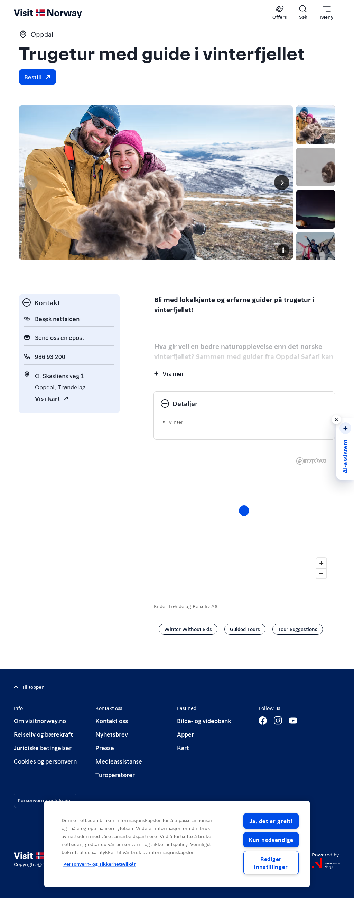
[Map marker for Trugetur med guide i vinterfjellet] (244, 510)
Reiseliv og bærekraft (43, 734)
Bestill (33, 77)
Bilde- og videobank (204, 720)
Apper (185, 734)
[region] (177, 844)
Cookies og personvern (45, 761)
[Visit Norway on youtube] (293, 720)
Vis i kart (47, 398)
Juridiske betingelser (43, 747)
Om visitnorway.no (40, 720)
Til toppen (33, 687)
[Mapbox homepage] (311, 461)
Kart (183, 747)
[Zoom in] (321, 563)
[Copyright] (283, 250)
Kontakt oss (111, 720)
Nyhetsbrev (111, 734)
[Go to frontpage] (58, 13)
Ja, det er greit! (271, 821)
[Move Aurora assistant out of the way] (336, 419)
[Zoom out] (321, 573)
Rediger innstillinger (271, 862)
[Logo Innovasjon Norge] (326, 863)
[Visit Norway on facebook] (263, 720)
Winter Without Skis (188, 629)
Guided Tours (245, 629)
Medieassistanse (118, 761)
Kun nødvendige (271, 839)
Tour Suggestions (297, 629)
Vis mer (173, 373)
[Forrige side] (30, 182)
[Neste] (281, 182)
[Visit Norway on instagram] (278, 720)
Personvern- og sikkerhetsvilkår (99, 864)
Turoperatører (115, 774)
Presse (104, 747)
